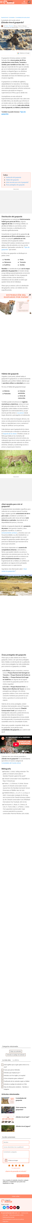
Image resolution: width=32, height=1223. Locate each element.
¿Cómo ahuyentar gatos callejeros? (14, 1078)
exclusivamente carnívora (9, 533)
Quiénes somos (24, 1213)
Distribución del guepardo (13, 177)
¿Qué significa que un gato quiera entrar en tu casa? (16, 1066)
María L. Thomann (9, 26)
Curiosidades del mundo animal (22, 17)
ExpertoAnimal (4, 17)
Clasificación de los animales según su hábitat (16, 1081)
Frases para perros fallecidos (12, 1070)
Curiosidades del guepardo (21, 1099)
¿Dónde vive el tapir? (22, 1117)
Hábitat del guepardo (12, 180)
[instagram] (7, 1207)
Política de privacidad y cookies (16, 1215)
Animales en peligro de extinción (16, 1055)
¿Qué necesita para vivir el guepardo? (17, 182)
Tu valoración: (15, 1168)
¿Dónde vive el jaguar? (23, 1126)
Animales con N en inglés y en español (14, 1075)
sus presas (20, 413)
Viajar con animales (15, 1051)
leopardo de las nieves (10, 433)
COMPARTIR (24, 3)
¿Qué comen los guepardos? (14, 570)
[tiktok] (18, 1207)
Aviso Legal (5, 1215)
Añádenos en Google (24, 53)
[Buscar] (30, 2)
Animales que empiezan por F (12, 1073)
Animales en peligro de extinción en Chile (15, 1084)
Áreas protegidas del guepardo (15, 185)
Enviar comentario (22, 1176)
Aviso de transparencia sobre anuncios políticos (13, 1219)
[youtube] (11, 1207)
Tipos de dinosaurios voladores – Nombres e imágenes (16, 1088)
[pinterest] (14, 1207)
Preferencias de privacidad (8, 1217)
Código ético (5, 1221)
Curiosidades (11, 17)
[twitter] (4, 1207)
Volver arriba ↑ (16, 1196)
